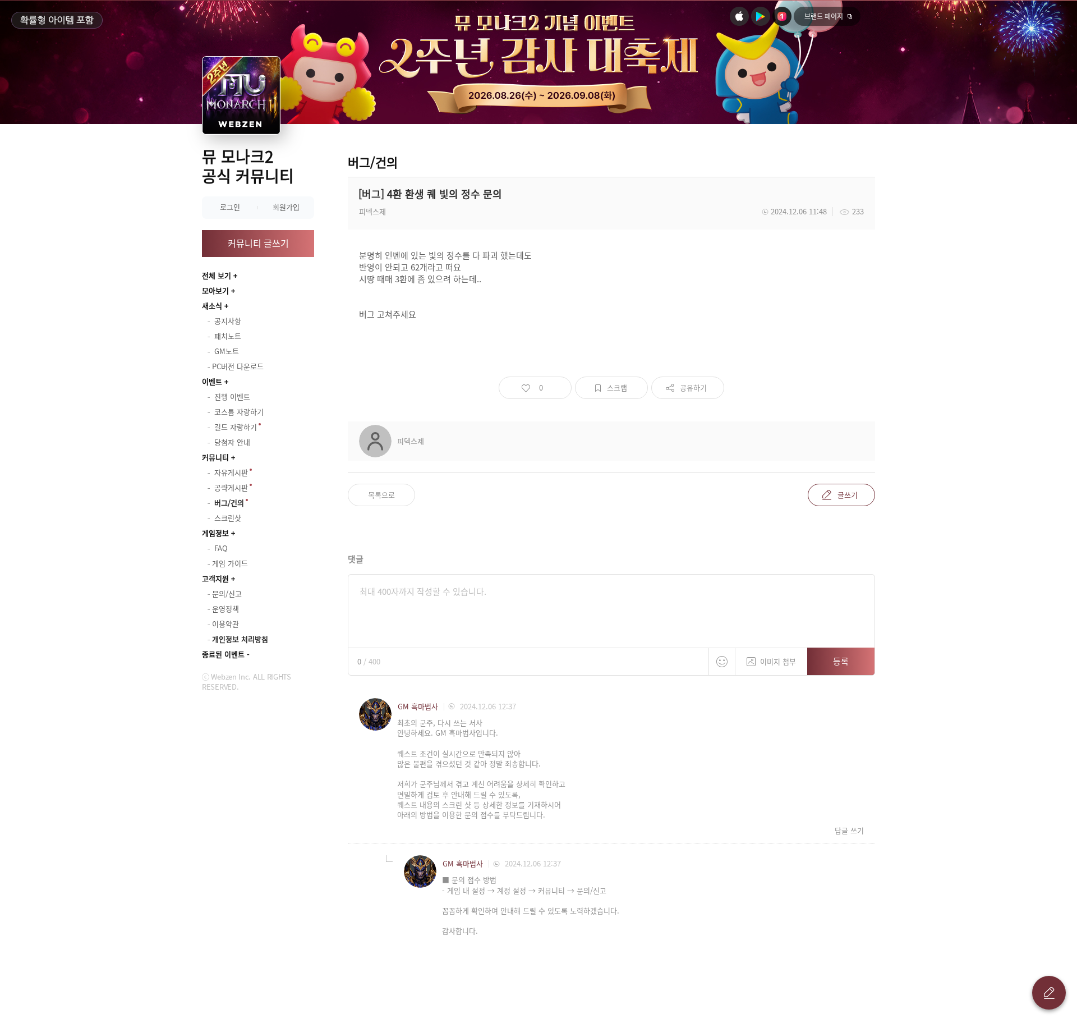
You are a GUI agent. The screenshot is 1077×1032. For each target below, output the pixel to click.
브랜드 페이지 (823, 16)
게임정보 (215, 533)
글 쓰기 (1049, 993)
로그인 (230, 206)
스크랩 (617, 387)
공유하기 (693, 387)
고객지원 (215, 578)
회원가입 (286, 206)
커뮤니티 (215, 457)
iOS (739, 16)
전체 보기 (216, 275)
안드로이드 (760, 16)
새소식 (212, 305)
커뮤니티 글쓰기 (258, 243)
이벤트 (212, 381)
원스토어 (781, 16)
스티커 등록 (721, 661)
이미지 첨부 (778, 661)
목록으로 (381, 494)
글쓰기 (847, 494)
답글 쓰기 (849, 830)
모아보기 (215, 290)
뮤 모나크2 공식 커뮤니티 (248, 166)
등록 (841, 661)
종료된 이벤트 (223, 654)
